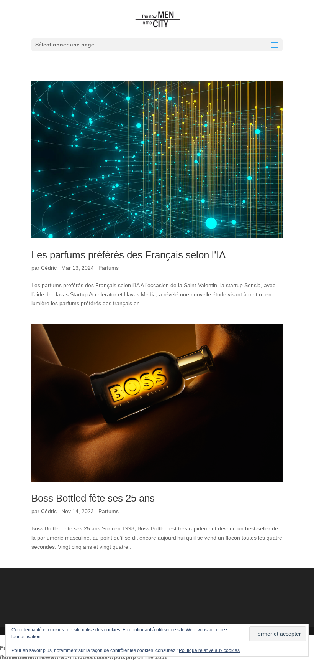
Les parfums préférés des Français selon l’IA (128, 255)
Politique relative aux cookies (209, 650)
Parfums (108, 268)
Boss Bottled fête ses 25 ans (93, 498)
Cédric (49, 268)
